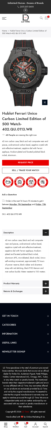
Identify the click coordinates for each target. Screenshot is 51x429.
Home (4, 31)
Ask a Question (9, 194)
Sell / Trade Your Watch (25, 170)
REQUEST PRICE (25, 162)
